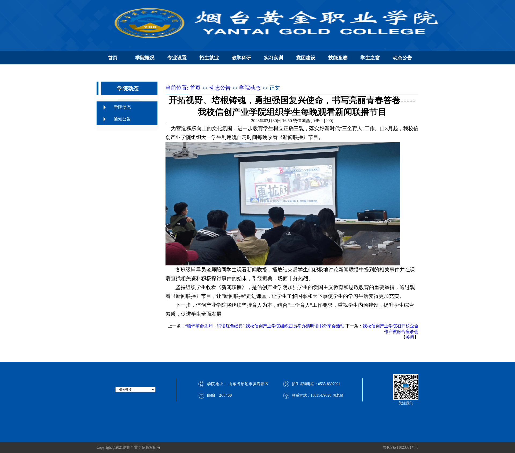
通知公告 (122, 119)
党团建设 (305, 57)
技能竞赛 (338, 57)
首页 (112, 57)
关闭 (410, 337)
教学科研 (241, 57)
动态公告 (402, 57)
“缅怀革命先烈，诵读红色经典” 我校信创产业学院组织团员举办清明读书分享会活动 (264, 326)
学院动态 (122, 107)
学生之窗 (370, 57)
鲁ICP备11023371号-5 (400, 447)
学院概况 (144, 57)
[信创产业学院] (271, 22)
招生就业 (209, 57)
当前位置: (177, 88)
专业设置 (177, 57)
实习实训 (273, 57)
